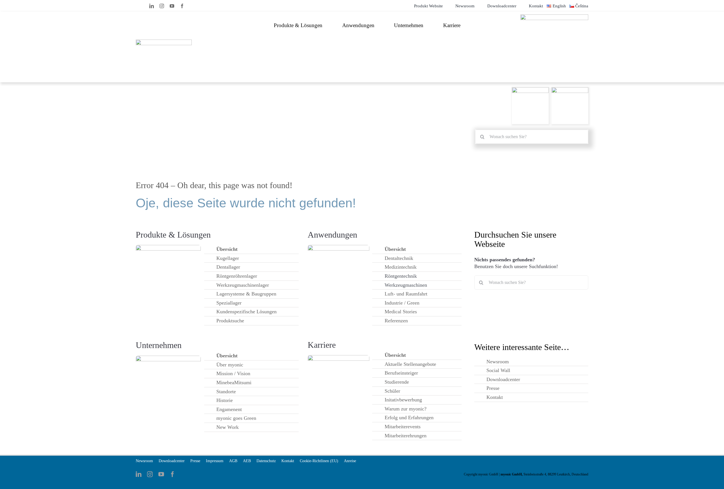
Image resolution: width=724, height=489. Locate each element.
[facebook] (182, 6)
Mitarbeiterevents (403, 426)
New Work (227, 427)
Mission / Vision (233, 373)
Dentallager (228, 267)
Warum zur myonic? (405, 409)
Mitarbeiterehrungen (405, 435)
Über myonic (229, 365)
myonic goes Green (236, 418)
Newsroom (497, 361)
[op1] (168, 247)
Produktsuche (230, 320)
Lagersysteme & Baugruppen (246, 294)
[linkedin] (151, 6)
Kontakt (494, 397)
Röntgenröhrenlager (236, 276)
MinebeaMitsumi (233, 382)
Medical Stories (401, 311)
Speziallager (229, 303)
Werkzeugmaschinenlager (242, 285)
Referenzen (396, 320)
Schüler (392, 391)
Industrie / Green (402, 303)
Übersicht (227, 249)
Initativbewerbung (403, 400)
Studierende (397, 382)
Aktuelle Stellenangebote (410, 364)
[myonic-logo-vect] (164, 41)
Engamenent (229, 409)
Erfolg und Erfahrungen (409, 417)
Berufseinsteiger (401, 373)
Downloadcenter (503, 379)
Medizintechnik (401, 267)
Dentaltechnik (399, 258)
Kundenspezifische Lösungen (246, 311)
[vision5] (168, 357)
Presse (492, 388)
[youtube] (172, 6)
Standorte (226, 391)
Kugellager (227, 258)
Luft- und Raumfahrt (406, 294)
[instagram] (162, 6)
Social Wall (498, 370)
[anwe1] (338, 247)
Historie (224, 400)
